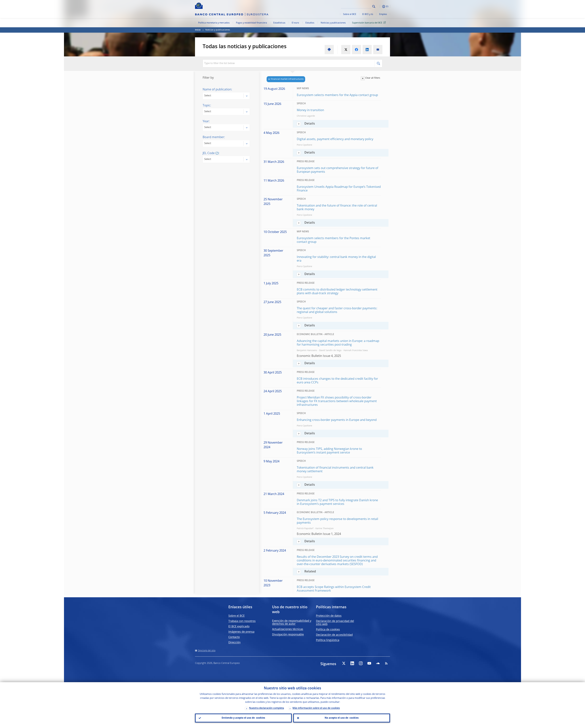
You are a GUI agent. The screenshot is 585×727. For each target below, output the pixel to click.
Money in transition (310, 110)
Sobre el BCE (349, 14)
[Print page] (329, 49)
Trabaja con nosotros (242, 621)
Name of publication (217, 89)
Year (206, 121)
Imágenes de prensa (241, 632)
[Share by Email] (377, 49)
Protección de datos (329, 615)
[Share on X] (345, 49)
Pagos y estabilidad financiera (251, 23)
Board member (213, 137)
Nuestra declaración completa (266, 708)
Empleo (383, 14)
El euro (295, 23)
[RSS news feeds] (386, 663)
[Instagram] (360, 663)
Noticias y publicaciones (333, 23)
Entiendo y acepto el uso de (243, 718)
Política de (328, 629)
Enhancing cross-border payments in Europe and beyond (337, 420)
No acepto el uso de (342, 718)
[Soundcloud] (377, 663)
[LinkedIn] (352, 663)
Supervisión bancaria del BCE (367, 23)
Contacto (234, 637)
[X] (343, 663)
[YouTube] (369, 663)
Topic (206, 105)
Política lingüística (327, 640)
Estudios (309, 23)
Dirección (234, 642)
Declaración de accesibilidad (334, 635)
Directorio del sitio (206, 651)
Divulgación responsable (288, 634)
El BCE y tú (367, 14)
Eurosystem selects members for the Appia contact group (337, 95)
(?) (217, 153)
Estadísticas (279, 23)
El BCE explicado (239, 626)
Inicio (198, 30)
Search (373, 6)
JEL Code (211, 153)
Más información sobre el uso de (316, 708)
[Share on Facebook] (356, 49)
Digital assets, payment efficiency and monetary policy (335, 139)
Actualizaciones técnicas (287, 629)
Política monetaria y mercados (214, 23)
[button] (379, 6)
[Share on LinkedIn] (367, 49)
